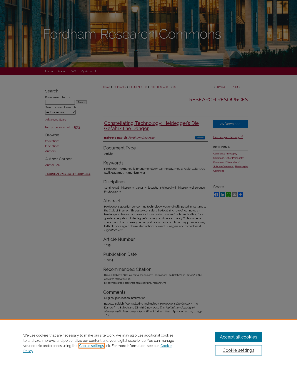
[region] (148, 343)
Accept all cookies (238, 337)
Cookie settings (91, 346)
